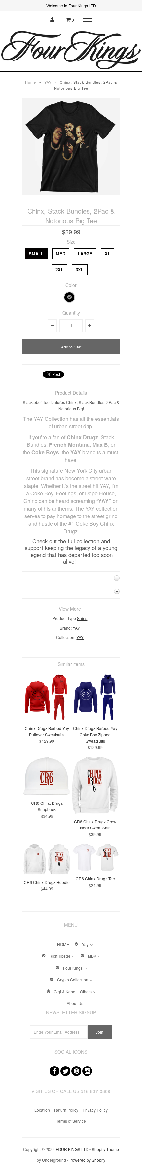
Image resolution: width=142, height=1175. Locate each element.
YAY (48, 81)
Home (30, 81)
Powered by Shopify (87, 1160)
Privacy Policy (95, 1110)
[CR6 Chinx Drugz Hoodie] (46, 872)
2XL (59, 269)
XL (107, 254)
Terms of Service (71, 1121)
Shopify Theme (105, 1149)
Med (60, 254)
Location (42, 1110)
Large (85, 254)
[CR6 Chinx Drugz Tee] (95, 869)
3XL (80, 269)
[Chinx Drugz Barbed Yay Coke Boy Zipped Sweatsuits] (95, 718)
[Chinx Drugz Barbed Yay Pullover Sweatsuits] (46, 718)
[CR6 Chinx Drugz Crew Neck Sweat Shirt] (95, 812)
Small (36, 254)
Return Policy (66, 1110)
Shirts (82, 618)
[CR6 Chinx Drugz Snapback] (46, 793)
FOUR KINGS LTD (72, 1149)
